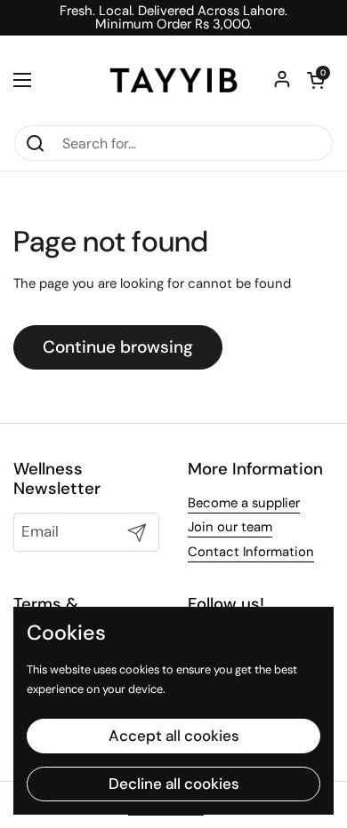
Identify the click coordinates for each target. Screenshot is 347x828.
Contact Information (251, 552)
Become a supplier (244, 503)
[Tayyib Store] (173, 79)
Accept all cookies (174, 735)
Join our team (230, 527)
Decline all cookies (174, 783)
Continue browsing (118, 347)
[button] (316, 80)
